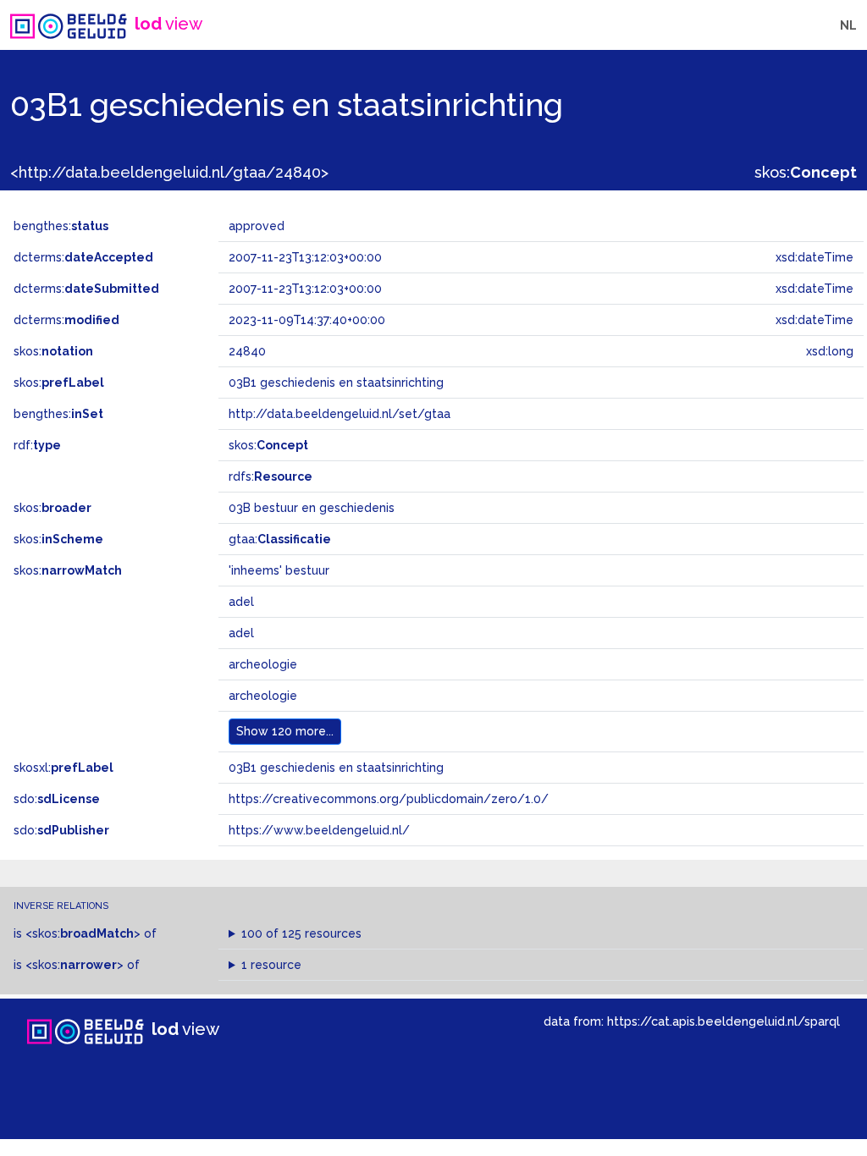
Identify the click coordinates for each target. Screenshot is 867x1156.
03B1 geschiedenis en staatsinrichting (336, 767)
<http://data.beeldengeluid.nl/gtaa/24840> (169, 172)
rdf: (37, 445)
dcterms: (83, 257)
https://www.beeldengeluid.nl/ (319, 830)
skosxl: (63, 767)
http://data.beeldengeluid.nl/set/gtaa (339, 414)
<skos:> (83, 933)
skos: (805, 172)
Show (285, 731)
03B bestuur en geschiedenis (312, 508)
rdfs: (270, 476)
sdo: (57, 799)
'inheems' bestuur (279, 570)
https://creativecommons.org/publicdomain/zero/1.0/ (389, 799)
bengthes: (61, 226)
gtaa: (280, 539)
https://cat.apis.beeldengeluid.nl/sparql (723, 1021)
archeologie (263, 664)
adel (241, 601)
